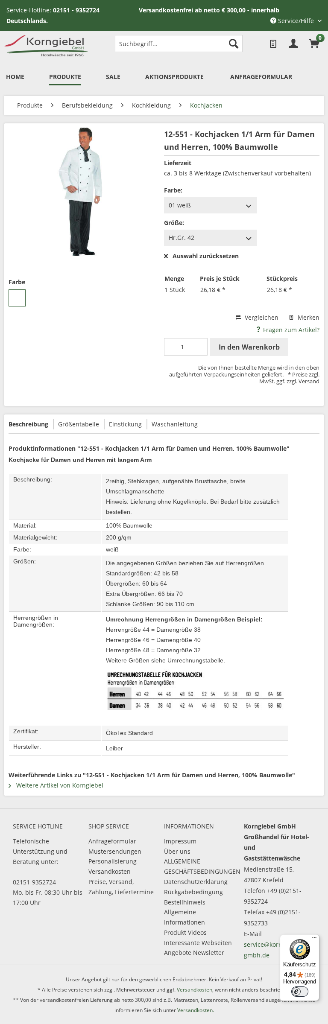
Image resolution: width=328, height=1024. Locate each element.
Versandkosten (109, 871)
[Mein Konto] (293, 43)
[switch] (299, 991)
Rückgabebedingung (193, 892)
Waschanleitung (175, 424)
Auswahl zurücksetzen (206, 256)
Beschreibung (28, 424)
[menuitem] (179, 43)
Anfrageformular (112, 841)
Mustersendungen (114, 851)
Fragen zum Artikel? (290, 330)
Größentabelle (78, 424)
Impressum (180, 841)
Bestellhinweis (184, 902)
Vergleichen (260, 317)
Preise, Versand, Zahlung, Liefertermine (121, 887)
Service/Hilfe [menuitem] (296, 21)
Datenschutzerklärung (196, 882)
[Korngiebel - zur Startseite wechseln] (46, 45)
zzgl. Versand (303, 381)
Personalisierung (112, 861)
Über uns (177, 851)
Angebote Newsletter (194, 952)
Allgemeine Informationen (184, 917)
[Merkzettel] (272, 43)
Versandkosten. (195, 1010)
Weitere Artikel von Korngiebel (59, 785)
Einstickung (125, 424)
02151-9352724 (34, 882)
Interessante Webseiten (198, 943)
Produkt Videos (185, 932)
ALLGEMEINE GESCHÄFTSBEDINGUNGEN (199, 866)
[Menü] (314, 939)
